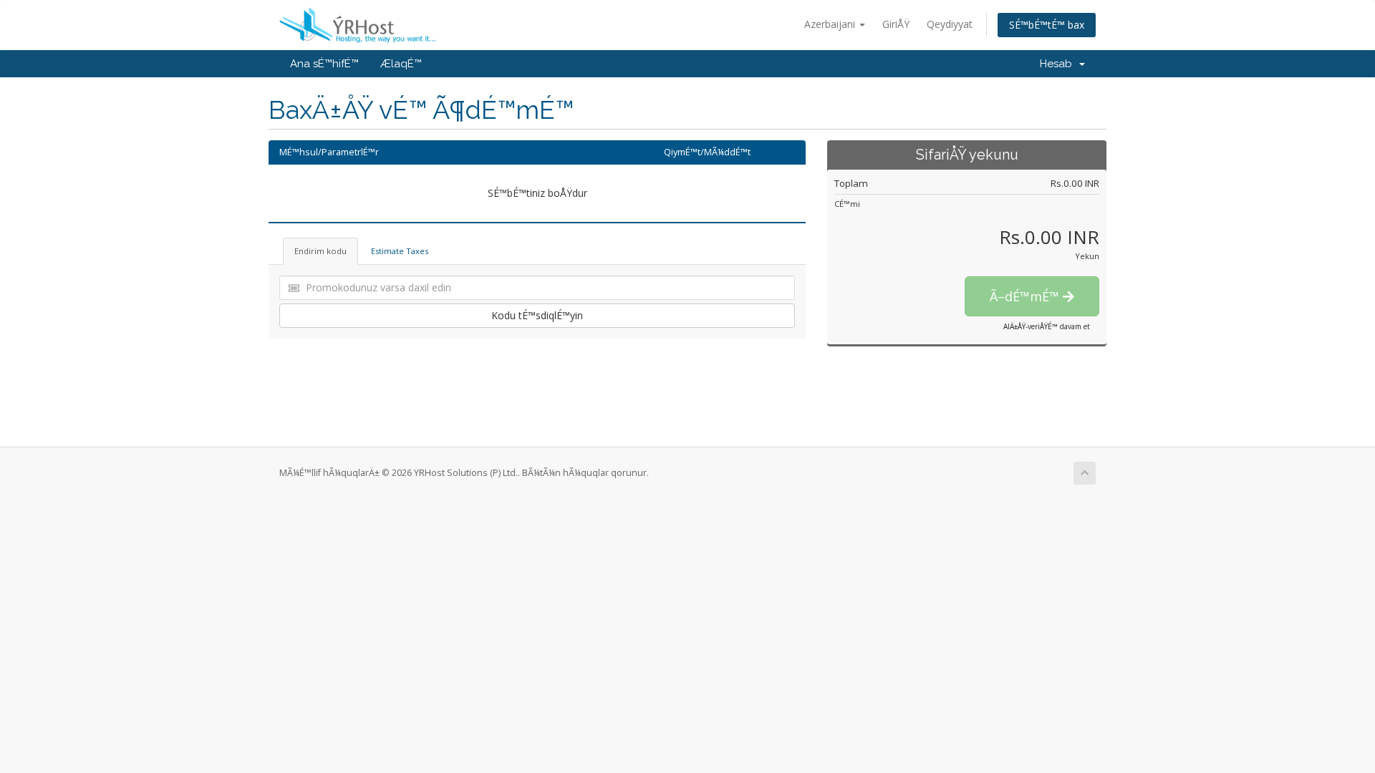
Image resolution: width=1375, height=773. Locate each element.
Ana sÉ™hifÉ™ (324, 63)
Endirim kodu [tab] (320, 250)
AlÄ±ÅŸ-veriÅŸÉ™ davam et (1046, 326)
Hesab (1059, 63)
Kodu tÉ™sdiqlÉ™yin (537, 315)
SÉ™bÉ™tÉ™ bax (1046, 24)
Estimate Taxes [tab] (399, 250)
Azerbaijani (831, 24)
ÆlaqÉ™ (401, 63)
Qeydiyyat (950, 24)
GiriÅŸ (896, 24)
